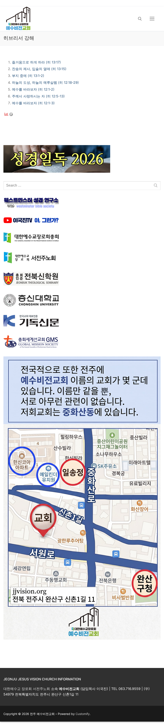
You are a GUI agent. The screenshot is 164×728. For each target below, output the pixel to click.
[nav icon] (152, 18)
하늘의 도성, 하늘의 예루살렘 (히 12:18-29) (45, 82)
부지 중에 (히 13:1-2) (28, 76)
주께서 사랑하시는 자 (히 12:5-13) (38, 96)
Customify (83, 714)
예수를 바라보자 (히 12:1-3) (33, 103)
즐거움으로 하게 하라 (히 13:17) (36, 62)
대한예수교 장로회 (17, 689)
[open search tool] (140, 19)
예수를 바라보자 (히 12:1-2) (33, 89)
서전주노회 (41, 689)
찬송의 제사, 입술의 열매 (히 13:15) (39, 69)
